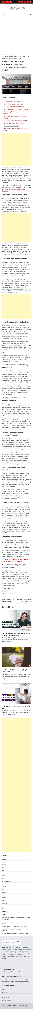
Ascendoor (10, 1007)
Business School (11, 593)
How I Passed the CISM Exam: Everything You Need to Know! (15, 670)
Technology (4, 911)
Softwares (4, 903)
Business (4, 859)
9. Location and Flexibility (11, 126)
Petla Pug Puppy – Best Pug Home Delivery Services (15, 926)
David (4, 73)
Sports (3, 906)
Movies (3, 895)
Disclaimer (4, 995)
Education (4, 591)
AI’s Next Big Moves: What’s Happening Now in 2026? (15, 933)
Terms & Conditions (6, 1000)
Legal (3, 889)
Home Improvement (6, 881)
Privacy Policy (5, 997)
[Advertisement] (16, 33)
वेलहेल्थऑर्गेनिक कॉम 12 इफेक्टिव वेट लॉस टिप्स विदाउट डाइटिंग (14, 981)
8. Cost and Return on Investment (14, 123)
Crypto (3, 862)
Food (3, 870)
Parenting (4, 897)
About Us (4, 989)
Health (3, 878)
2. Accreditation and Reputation (13, 104)
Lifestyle (4, 892)
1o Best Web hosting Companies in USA (11, 976)
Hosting (3, 884)
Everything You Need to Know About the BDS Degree (15, 979)
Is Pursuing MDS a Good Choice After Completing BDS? (16, 707)
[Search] (30, 15)
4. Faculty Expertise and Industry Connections (17, 109)
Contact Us (4, 992)
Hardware (4, 875)
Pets (3, 900)
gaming (3, 873)
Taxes (3, 908)
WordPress (25, 1007)
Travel (3, 914)
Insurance (4, 886)
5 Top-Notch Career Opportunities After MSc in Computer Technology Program (16, 634)
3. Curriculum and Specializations (14, 106)
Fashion (3, 867)
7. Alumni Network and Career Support (15, 120)
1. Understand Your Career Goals (13, 101)
